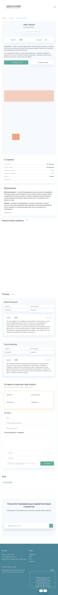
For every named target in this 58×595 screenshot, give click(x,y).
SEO (30, 559)
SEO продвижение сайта (9, 557)
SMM (30, 557)
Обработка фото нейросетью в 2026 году (14, 559)
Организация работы (21, 18)
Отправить (47, 463)
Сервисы (11, 18)
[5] (18, 397)
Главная (4, 18)
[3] (12, 397)
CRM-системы (7, 482)
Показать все (7, 212)
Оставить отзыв (43, 62)
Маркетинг (32, 554)
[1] (7, 397)
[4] (15, 397)
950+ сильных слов (7, 554)
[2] (10, 397)
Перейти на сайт (17, 62)
